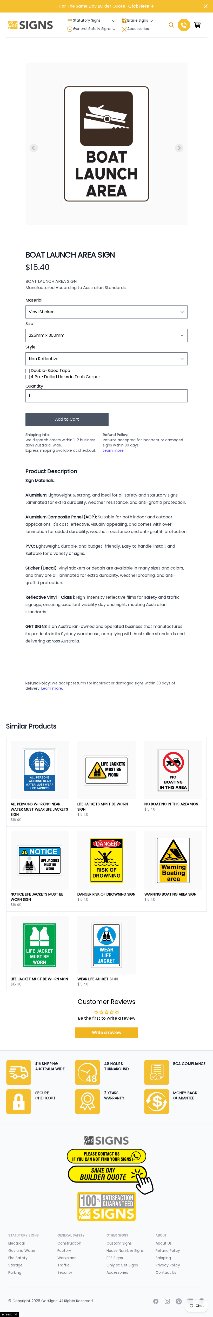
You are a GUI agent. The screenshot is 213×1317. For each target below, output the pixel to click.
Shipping (163, 1257)
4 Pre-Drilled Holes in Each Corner (65, 377)
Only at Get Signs (122, 1265)
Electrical (16, 1243)
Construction (69, 1243)
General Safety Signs (92, 28)
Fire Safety (18, 1257)
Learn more (113, 450)
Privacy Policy (168, 1265)
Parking (14, 1272)
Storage (15, 1265)
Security (64, 1272)
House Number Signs (125, 1250)
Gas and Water (22, 1250)
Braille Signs (137, 20)
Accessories (138, 28)
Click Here (141, 6)
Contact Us (166, 1272)
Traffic (63, 1265)
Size (29, 324)
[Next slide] (179, 148)
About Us (164, 1243)
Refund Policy (168, 1250)
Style (30, 347)
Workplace (67, 1257)
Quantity (34, 386)
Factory (64, 1250)
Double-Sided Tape (50, 370)
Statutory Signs (87, 20)
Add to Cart (67, 419)
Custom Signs (119, 1243)
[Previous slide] (34, 148)
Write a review (106, 1033)
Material (33, 300)
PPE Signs (114, 1257)
